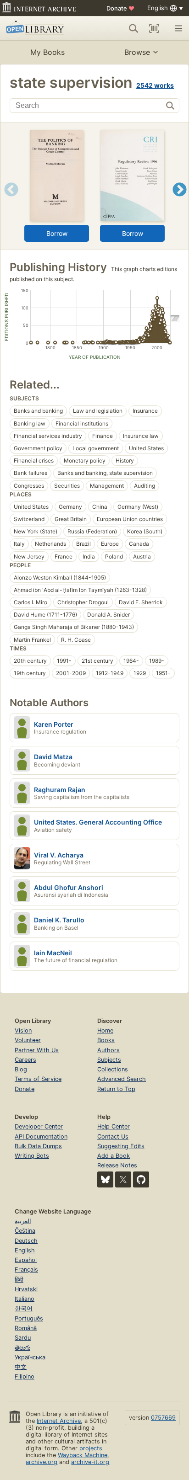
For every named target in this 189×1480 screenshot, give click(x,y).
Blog (21, 1069)
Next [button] (179, 200)
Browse (137, 52)
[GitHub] (141, 1179)
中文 (21, 1366)
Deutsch (26, 1240)
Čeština (25, 1230)
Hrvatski (26, 1289)
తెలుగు (22, 1347)
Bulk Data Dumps (38, 1146)
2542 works (155, 85)
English (25, 1250)
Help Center (113, 1126)
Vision (23, 1030)
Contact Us (112, 1136)
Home (105, 1030)
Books (106, 1040)
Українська (30, 1357)
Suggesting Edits (121, 1146)
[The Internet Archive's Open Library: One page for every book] (42, 28)
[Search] (133, 28)
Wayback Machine (82, 1455)
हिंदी (19, 1279)
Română (26, 1328)
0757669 (163, 1417)
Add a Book (113, 1155)
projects (90, 1448)
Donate (120, 8)
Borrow (56, 233)
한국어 (24, 1308)
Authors (108, 1050)
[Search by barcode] (154, 28)
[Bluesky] (105, 1179)
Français (26, 1269)
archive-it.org (90, 1462)
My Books (47, 52)
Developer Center (39, 1126)
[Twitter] (123, 1179)
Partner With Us (37, 1050)
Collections (112, 1069)
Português (29, 1318)
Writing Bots (32, 1155)
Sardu (23, 1337)
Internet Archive (59, 1420)
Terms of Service (38, 1078)
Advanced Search (121, 1078)
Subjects (109, 1059)
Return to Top (116, 1089)
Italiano (24, 1298)
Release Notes (117, 1165)
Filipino (24, 1376)
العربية (23, 1221)
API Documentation (41, 1136)
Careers (25, 1059)
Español (26, 1259)
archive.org (41, 1462)
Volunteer (28, 1040)
